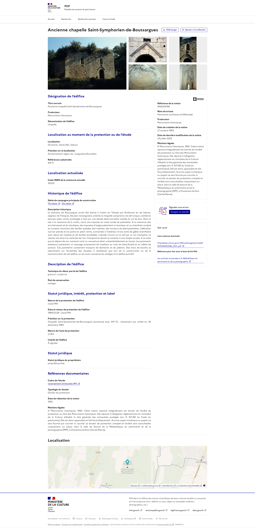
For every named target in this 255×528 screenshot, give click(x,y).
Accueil (51, 19)
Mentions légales (54, 524)
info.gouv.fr (134, 510)
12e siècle (66, 203)
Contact (79, 519)
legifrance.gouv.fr (179, 510)
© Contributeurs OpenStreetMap (187, 485)
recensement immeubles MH (62, 383)
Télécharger (171, 29)
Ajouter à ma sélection (195, 29)
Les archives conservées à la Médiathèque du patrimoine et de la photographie (177, 260)
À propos (92, 519)
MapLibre (133, 485)
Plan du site (163, 519)
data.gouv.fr (198, 510)
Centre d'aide (109, 19)
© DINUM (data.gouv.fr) (149, 485)
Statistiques (128, 519)
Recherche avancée (87, 19)
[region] (127, 467)
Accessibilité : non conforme (59, 519)
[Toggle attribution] (204, 485)
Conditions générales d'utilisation (96, 524)
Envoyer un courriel (179, 212)
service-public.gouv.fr (155, 510)
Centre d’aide (147, 519)
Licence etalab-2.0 (164, 524)
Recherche (66, 19)
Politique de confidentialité (72, 524)
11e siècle (52, 203)
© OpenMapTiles (167, 485)
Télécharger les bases (110, 519)
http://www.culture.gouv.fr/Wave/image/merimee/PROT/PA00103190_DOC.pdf (180, 245)
